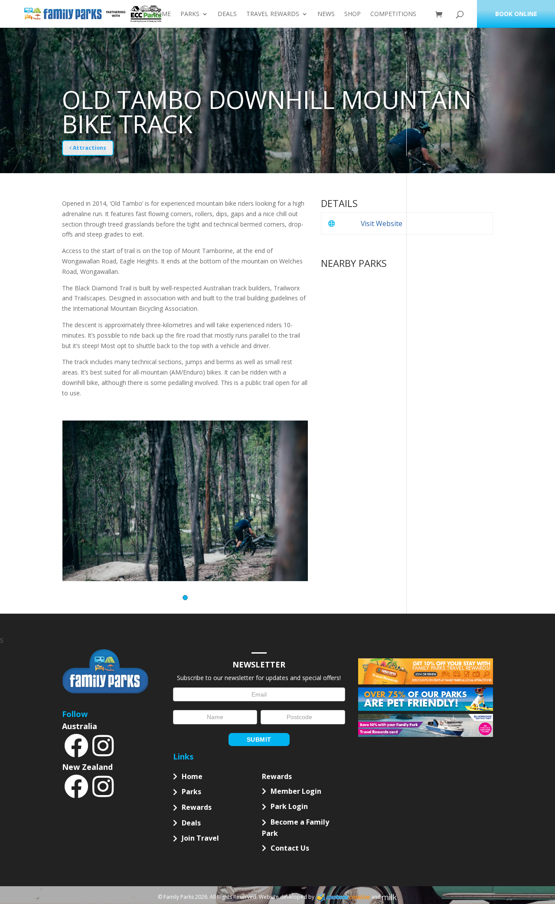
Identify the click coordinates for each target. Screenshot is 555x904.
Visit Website (381, 223)
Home (162, 14)
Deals (227, 14)
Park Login (289, 806)
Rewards (197, 807)
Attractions (89, 147)
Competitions (393, 14)
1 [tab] (185, 597)
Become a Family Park (295, 827)
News (326, 14)
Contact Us (290, 848)
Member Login (296, 791)
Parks (189, 14)
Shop (352, 14)
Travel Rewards (272, 14)
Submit (259, 739)
